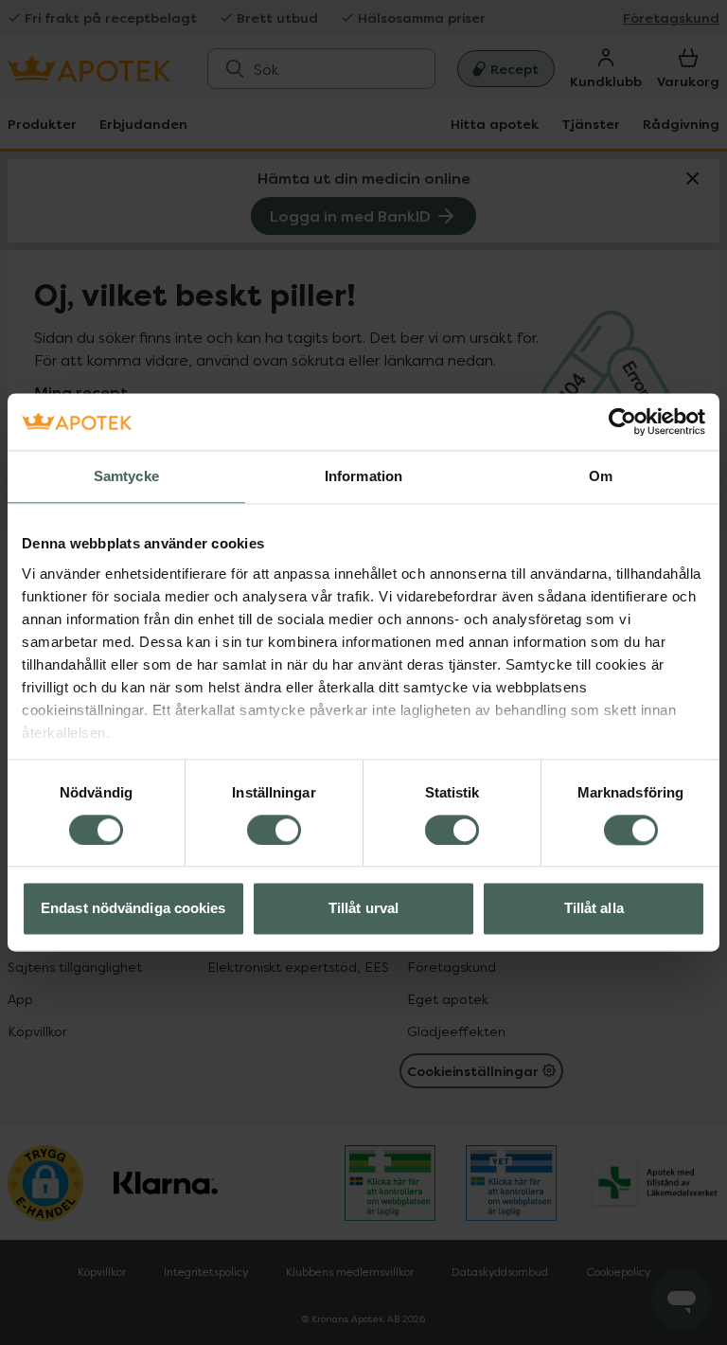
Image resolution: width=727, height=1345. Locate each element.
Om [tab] (600, 476)
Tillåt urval (363, 909)
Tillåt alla (594, 909)
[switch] (274, 830)
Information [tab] (363, 476)
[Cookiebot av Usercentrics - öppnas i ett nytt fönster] (622, 421)
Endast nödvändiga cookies (133, 909)
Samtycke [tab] (126, 476)
